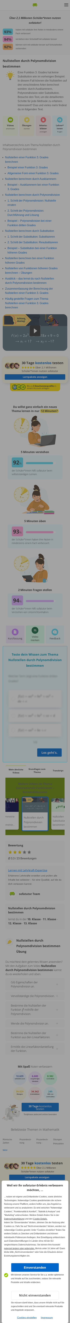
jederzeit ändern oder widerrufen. (19, 1248)
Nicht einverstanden (35, 1295)
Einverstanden (35, 1267)
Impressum (47, 1317)
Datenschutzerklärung (14, 1219)
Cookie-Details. (40, 1219)
